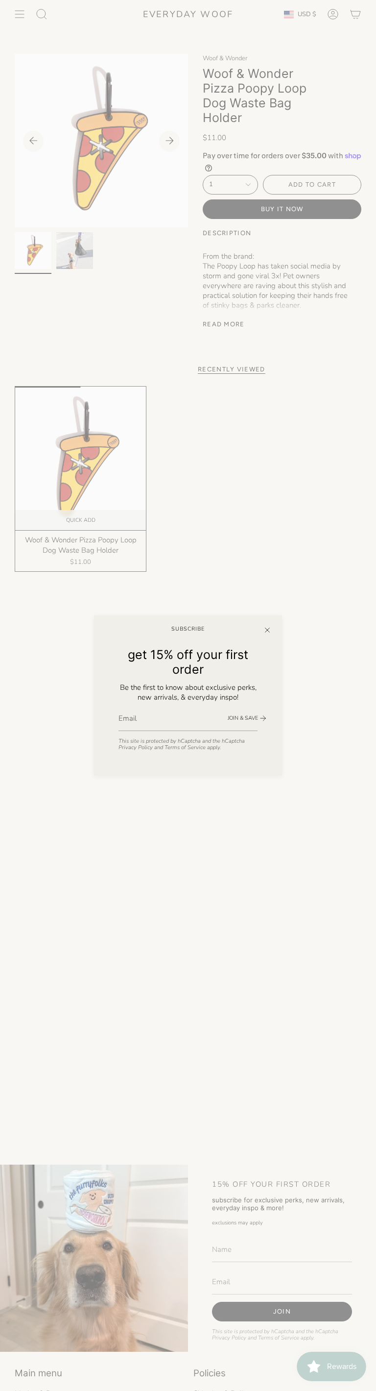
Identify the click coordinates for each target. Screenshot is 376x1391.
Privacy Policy (135, 747)
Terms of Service (185, 747)
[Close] (267, 630)
